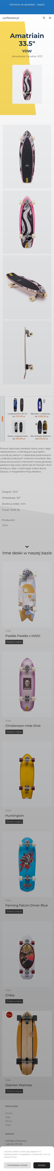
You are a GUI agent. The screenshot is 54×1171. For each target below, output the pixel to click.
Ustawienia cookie (17, 1165)
